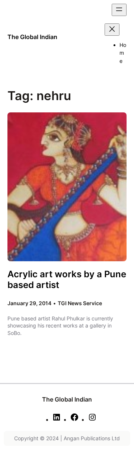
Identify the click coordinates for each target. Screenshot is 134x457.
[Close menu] (112, 29)
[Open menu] (119, 10)
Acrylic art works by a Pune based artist (66, 279)
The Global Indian (32, 37)
